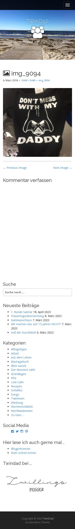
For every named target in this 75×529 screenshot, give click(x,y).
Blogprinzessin (20, 448)
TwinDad (48, 518)
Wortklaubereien (22, 411)
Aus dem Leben (21, 357)
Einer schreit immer (23, 453)
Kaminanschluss (21, 320)
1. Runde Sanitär (21, 312)
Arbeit (15, 353)
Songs (15, 394)
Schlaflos (17, 390)
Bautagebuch (20, 361)
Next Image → (62, 168)
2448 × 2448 (28, 80)
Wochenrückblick (22, 406)
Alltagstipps (19, 349)
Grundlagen (18, 374)
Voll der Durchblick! (23, 332)
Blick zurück (18, 366)
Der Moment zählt (23, 370)
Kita (13, 378)
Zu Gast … (17, 415)
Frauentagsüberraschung (27, 316)
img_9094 (44, 80)
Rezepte (16, 386)
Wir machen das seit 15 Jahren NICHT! (36, 324)
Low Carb (17, 382)
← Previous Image (15, 168)
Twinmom (17, 398)
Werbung (17, 402)
